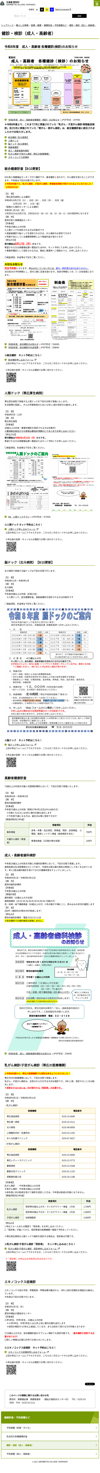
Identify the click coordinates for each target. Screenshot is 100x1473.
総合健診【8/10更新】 (18, 137)
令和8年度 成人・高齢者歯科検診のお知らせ (29, 1053)
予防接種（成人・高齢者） (19, 1453)
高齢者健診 (13, 147)
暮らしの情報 (22, 25)
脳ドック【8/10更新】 (18, 143)
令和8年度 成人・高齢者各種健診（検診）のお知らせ (33, 119)
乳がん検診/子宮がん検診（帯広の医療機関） (29, 153)
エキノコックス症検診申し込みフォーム (27, 1352)
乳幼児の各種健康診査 (17, 1436)
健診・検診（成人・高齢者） (82, 25)
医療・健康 (36, 25)
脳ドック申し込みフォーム (20, 744)
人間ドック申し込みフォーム (21, 529)
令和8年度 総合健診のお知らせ (23, 344)
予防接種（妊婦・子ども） (19, 1427)
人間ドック (13, 140)
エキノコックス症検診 (18, 157)
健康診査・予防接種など (55, 25)
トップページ (7, 25)
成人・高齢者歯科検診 (18, 150)
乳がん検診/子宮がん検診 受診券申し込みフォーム (32, 1248)
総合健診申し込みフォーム (20, 359)
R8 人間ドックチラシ (19, 516)
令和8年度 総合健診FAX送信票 (23, 347)
